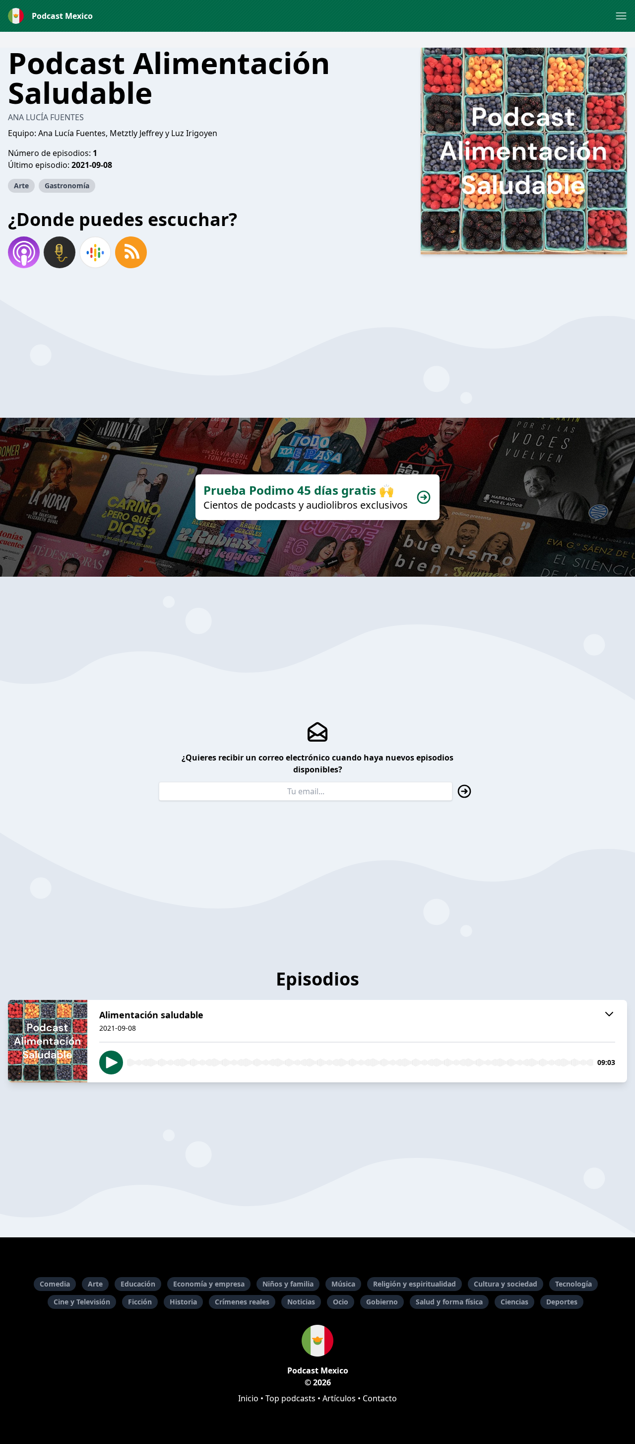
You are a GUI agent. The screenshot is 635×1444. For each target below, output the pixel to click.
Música (343, 1284)
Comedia (55, 1284)
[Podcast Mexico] (317, 1341)
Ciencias (514, 1301)
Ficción (140, 1301)
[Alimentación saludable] (47, 1041)
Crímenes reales (242, 1301)
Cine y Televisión (82, 1301)
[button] (621, 16)
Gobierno (382, 1301)
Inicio (248, 1398)
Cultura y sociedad (505, 1284)
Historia (183, 1301)
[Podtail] (59, 252)
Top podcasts (290, 1398)
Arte (21, 185)
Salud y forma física (449, 1301)
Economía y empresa (209, 1284)
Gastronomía (67, 185)
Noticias (301, 1301)
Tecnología (573, 1284)
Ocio (340, 1301)
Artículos (339, 1398)
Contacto (380, 1398)
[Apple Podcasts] (24, 252)
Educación (138, 1284)
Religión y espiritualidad (414, 1284)
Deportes (561, 1301)
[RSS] (131, 252)
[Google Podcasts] (95, 252)
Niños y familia (288, 1284)
